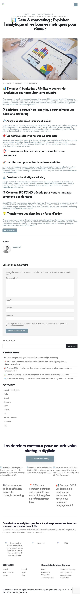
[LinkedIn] (12, 537)
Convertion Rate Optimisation (66, 576)
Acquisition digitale (12, 390)
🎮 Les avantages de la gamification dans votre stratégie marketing (31, 357)
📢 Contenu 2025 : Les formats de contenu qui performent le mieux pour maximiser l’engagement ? (38, 369)
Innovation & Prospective (45, 573)
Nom (8, 300)
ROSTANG (19, 102)
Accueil (5, 569)
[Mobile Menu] (76, 4)
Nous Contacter (8, 572)
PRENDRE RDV (11, 230)
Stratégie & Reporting (68, 569)
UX (5, 425)
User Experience (66, 572)
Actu (6, 394)
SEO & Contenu (10, 417)
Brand (6, 398)
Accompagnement (47, 578)
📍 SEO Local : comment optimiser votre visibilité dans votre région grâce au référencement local (35, 363)
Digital (6, 409)
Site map (53, 589)
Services (7, 421)
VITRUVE (14, 592)
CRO (6, 406)
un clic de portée (28, 225)
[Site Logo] (13, 4)
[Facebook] (4, 537)
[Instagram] (8, 537)
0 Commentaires (30, 83)
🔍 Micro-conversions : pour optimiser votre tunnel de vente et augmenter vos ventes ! (39, 378)
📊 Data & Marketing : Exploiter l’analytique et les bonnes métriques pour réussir (36, 374)
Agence (5, 575)
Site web (9, 315)
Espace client (64, 589)
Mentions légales (42, 589)
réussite (20, 187)
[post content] (13, 474)
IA (5, 413)
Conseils (7, 402)
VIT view (23, 592)
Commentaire (12, 278)
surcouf (18, 83)
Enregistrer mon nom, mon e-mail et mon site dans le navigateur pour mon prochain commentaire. (37, 324)
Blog (23, 575)
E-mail (9, 308)
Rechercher (8, 340)
